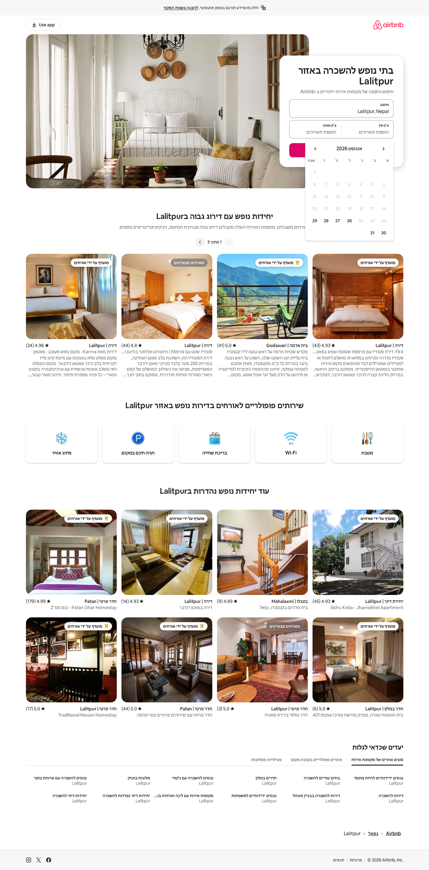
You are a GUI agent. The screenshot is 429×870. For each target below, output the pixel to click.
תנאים (338, 860)
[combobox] (341, 111)
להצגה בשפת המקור (180, 7)
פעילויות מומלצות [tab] (266, 759)
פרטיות (356, 860)
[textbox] (367, 131)
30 (383, 233)
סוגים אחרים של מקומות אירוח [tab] (377, 759)
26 (349, 220)
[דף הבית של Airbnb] (388, 24)
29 (314, 220)
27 (337, 220)
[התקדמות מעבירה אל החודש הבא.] (315, 149)
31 (372, 233)
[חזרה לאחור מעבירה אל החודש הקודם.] (383, 149)
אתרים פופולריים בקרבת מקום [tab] (316, 759)
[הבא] (200, 242)
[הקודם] (229, 242)
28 (326, 220)
